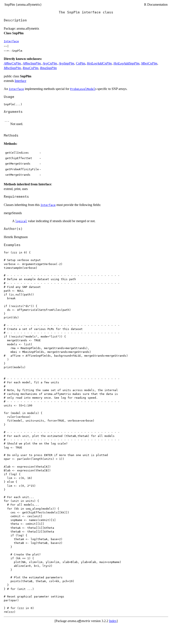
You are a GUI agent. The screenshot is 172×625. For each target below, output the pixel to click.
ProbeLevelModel (82, 89)
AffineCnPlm (12, 63)
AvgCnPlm (50, 63)
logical (21, 221)
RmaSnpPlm (48, 68)
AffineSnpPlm (32, 63)
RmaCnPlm (30, 68)
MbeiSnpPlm (12, 68)
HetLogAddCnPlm (99, 63)
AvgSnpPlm (66, 63)
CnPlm (80, 63)
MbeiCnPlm (149, 63)
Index (113, 621)
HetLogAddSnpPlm (126, 63)
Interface (11, 41)
